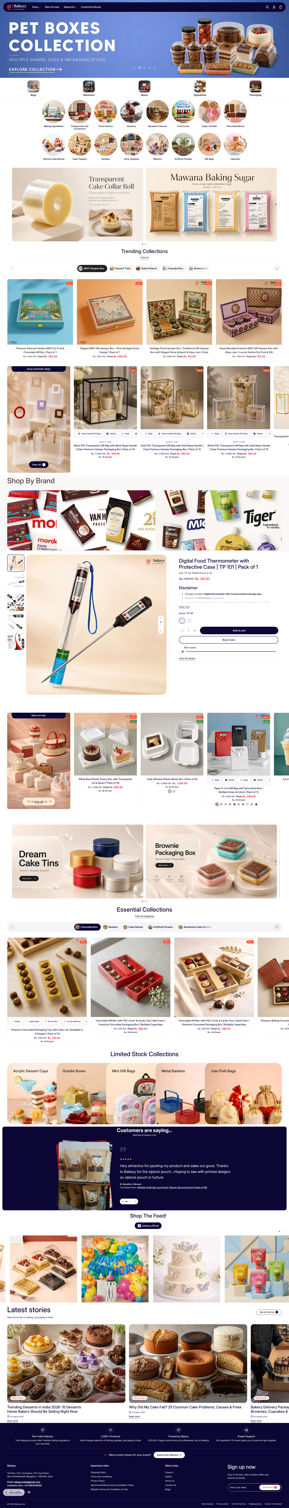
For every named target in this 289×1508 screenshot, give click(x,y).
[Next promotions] (275, 204)
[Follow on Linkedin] (29, 1492)
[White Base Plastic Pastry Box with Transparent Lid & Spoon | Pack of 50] (105, 744)
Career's (169, 1472)
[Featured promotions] (211, 861)
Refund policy (207, 1504)
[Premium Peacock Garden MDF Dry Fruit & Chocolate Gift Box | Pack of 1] (40, 312)
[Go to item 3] (144, 67)
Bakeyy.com (105, 442)
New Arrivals (52, 6)
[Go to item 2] (139, 67)
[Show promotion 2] (144, 244)
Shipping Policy (98, 1472)
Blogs (168, 1489)
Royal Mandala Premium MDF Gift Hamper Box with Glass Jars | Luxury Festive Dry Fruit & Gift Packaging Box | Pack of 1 (249, 352)
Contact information (273, 1504)
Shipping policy (255, 1504)
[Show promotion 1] (142, 244)
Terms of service (239, 1504)
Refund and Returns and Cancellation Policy (112, 1485)
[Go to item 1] (134, 67)
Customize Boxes (91, 6)
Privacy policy (222, 1504)
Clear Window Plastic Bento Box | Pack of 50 (172, 779)
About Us (169, 1480)
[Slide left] (161, 618)
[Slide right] (277, 268)
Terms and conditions (101, 1476)
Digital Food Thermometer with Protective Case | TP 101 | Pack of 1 (218, 564)
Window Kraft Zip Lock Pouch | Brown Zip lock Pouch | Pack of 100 (172, 1187)
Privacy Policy (98, 1480)
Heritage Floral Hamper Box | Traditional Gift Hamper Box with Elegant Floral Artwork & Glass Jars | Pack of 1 (179, 352)
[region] (144, 131)
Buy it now (229, 639)
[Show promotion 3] (146, 244)
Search (168, 1476)
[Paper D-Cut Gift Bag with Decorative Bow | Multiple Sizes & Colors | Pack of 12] (238, 744)
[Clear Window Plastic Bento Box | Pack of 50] (172, 744)
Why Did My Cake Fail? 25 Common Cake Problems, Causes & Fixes (185, 1407)
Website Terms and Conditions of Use (109, 1489)
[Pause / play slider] (279, 1231)
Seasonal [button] (69, 6)
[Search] (267, 7)
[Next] (276, 1363)
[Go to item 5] (154, 67)
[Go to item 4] (149, 67)
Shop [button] (35, 6)
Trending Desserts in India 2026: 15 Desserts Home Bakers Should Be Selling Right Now (44, 1409)
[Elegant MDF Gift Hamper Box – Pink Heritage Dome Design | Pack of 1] (110, 312)
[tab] (92, 268)
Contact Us (170, 1485)
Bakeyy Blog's (18, 1398)
